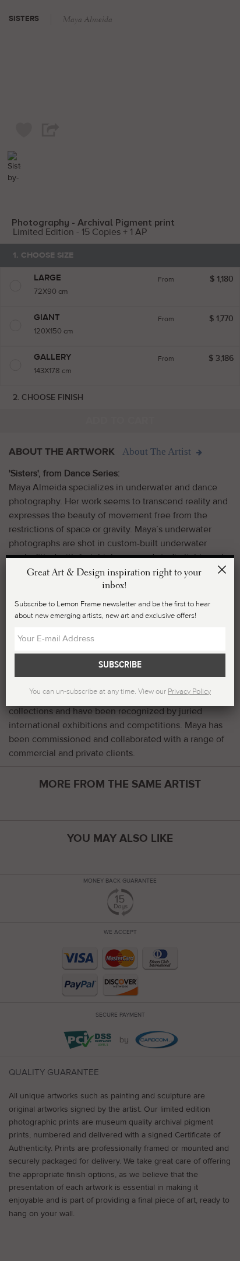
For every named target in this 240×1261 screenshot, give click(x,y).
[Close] (223, 571)
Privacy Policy (189, 691)
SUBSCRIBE (120, 664)
